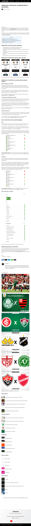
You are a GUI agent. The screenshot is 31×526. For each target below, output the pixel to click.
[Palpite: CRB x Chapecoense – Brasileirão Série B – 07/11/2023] (15, 361)
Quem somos (9, 516)
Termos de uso (22, 516)
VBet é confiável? (7, 472)
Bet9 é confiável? (7, 465)
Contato (12, 516)
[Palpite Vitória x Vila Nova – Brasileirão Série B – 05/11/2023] (15, 381)
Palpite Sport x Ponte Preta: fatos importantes (8, 38)
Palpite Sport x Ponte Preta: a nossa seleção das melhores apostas (11, 40)
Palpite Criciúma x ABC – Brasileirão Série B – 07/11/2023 (10, 351)
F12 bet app (6, 479)
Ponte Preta (8, 256)
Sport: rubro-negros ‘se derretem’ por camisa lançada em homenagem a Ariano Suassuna (16, 400)
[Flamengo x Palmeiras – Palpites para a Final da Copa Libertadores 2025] (15, 283)
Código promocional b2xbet (8, 438)
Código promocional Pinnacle (8, 441)
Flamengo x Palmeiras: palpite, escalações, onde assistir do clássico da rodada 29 (13, 312)
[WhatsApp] (12, 259)
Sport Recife (4, 256)
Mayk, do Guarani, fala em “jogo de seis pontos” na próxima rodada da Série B (14, 407)
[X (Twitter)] (6, 259)
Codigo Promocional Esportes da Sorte (10, 448)
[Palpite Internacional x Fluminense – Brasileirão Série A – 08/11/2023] (15, 322)
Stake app (6, 489)
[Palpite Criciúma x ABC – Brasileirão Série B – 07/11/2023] (15, 342)
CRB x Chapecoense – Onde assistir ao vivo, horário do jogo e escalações (14, 421)
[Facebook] (3, 259)
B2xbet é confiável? (7, 458)
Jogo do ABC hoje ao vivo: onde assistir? (10, 431)
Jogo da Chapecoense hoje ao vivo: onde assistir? (11, 424)
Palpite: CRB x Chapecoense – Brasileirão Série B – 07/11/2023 (10, 371)
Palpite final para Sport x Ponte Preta (7, 42)
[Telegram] (9, 259)
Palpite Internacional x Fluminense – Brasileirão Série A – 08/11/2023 (11, 332)
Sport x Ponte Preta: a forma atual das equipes (8, 41)
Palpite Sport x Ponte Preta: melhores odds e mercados (10, 39)
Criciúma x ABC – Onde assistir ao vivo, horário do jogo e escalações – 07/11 (14, 417)
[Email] (15, 259)
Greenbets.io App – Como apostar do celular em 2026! (12, 482)
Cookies (18, 516)
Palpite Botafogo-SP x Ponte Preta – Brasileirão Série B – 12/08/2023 (13, 397)
